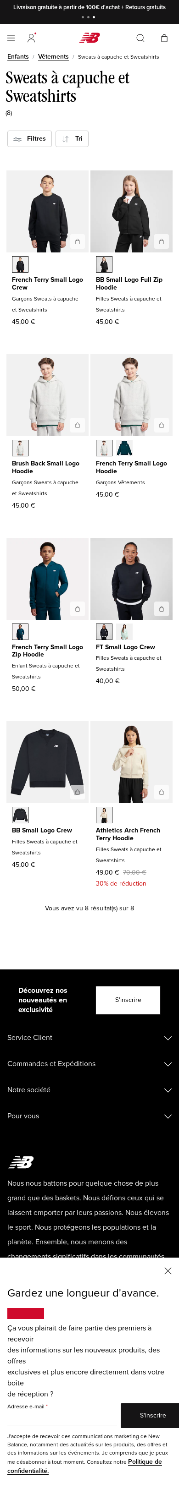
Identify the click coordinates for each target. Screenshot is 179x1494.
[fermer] (168, 1270)
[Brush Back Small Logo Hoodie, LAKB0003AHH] (20, 449)
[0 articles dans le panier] (164, 37)
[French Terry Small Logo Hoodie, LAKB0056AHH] (104, 449)
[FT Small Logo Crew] (161, 609)
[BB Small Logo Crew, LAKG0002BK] (20, 816)
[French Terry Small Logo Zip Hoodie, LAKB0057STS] (20, 633)
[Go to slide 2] (89, 18)
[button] (31, 38)
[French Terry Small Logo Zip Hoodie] (77, 609)
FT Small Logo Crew (125, 647)
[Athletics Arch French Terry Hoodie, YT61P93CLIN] (104, 816)
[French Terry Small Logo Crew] (77, 241)
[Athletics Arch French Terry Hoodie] (161, 792)
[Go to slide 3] (95, 18)
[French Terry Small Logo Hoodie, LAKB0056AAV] (124, 449)
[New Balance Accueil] (89, 38)
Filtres (34, 138)
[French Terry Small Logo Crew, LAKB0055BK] (20, 265)
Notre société (28, 1090)
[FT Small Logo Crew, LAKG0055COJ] (124, 633)
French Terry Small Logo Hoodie (131, 467)
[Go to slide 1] (84, 18)
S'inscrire (128, 1000)
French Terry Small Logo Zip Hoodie (47, 651)
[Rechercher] (140, 38)
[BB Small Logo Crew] (77, 792)
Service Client (29, 1037)
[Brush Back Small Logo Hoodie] (77, 425)
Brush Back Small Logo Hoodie (45, 467)
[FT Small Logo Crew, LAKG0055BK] (104, 633)
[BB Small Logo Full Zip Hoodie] (161, 241)
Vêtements (53, 56)
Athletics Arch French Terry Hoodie (128, 834)
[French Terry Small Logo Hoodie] (161, 425)
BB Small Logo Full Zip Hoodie (129, 283)
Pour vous (23, 1116)
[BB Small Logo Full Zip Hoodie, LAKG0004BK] (104, 265)
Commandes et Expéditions (51, 1063)
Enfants (18, 56)
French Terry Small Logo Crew (47, 283)
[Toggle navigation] (11, 38)
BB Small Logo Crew (42, 830)
